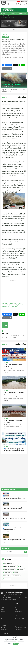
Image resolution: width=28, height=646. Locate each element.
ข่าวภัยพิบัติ (12, 29)
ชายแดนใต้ (6, 575)
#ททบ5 (20, 303)
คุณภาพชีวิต (3, 611)
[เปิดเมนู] (25, 16)
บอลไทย (15, 572)
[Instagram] (20, 4)
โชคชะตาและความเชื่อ (19, 618)
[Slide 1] (13, 27)
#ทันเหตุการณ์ (6, 306)
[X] (22, 4)
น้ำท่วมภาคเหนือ (16, 575)
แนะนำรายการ (4, 629)
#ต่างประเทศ (14, 306)
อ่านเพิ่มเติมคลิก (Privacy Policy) (10, 641)
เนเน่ (16, 563)
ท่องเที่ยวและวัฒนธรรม (19, 613)
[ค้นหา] (25, 552)
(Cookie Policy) (21, 641)
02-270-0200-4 (19, 629)
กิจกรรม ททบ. (3, 627)
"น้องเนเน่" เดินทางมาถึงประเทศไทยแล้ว (10, 13)
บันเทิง (16, 609)
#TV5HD (5, 303)
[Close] (20, 643)
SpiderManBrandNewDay (9, 566)
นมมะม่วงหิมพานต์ (7, 563)
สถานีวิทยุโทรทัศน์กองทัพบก (8, 16)
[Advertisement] (14, 291)
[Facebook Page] (16, 4)
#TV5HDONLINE (12, 303)
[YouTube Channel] (18, 4)
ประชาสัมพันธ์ (3, 625)
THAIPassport (20, 569)
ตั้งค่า (10, 643)
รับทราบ (15, 643)
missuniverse (6, 578)
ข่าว (7, 29)
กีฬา (16, 607)
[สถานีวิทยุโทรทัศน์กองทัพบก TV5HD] (5, 3)
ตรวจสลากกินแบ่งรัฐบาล (8, 569)
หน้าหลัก (3, 29)
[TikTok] (24, 4)
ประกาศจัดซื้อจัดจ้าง (5, 634)
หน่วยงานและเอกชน (5, 631)
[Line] (26, 4)
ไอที (1, 618)
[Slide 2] (15, 27)
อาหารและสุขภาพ (18, 611)
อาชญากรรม (3, 613)
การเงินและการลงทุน (19, 616)
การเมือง (2, 607)
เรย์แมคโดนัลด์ (6, 572)
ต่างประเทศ (3, 616)
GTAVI (20, 566)
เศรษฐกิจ (2, 609)
